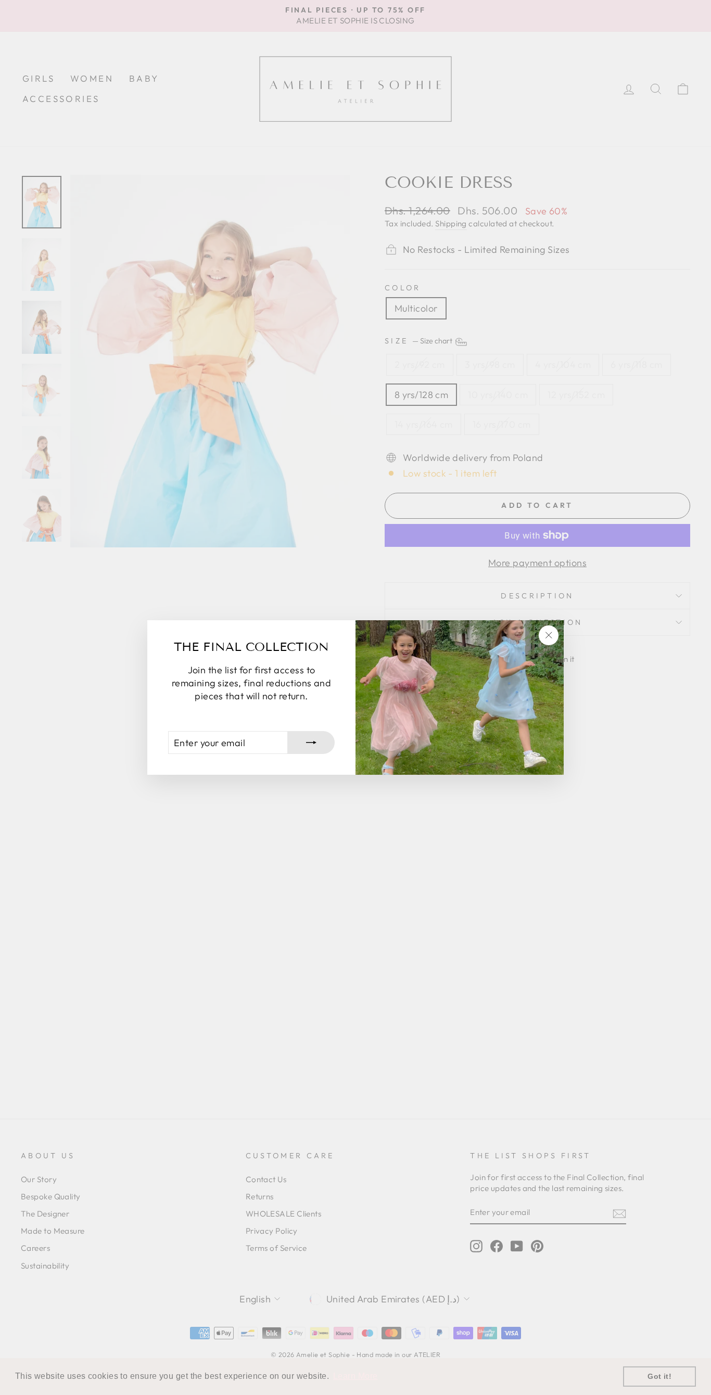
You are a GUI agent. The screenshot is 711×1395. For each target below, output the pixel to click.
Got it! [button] (659, 1376)
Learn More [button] (355, 1376)
